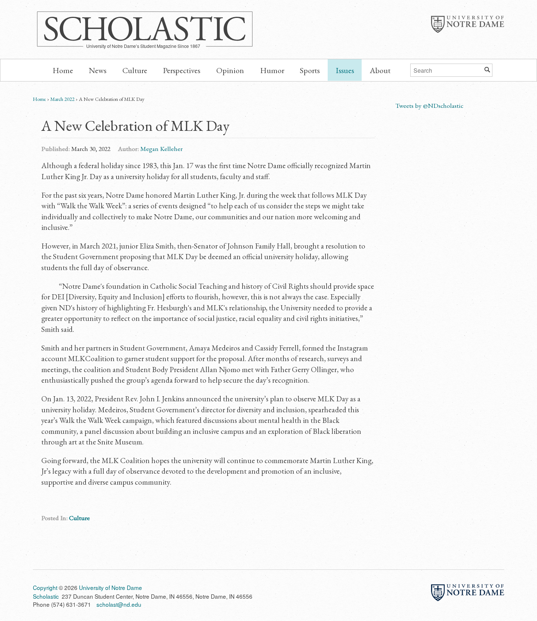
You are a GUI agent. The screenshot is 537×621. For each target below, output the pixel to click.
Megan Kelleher (161, 148)
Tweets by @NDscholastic (429, 105)
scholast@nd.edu (118, 604)
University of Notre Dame (467, 24)
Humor (272, 70)
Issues (345, 70)
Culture (134, 70)
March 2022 (62, 99)
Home (63, 70)
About (380, 70)
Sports (310, 70)
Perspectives (181, 70)
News (97, 70)
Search (487, 68)
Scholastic (145, 28)
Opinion (230, 70)
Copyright (45, 587)
